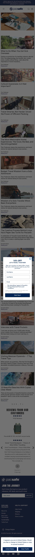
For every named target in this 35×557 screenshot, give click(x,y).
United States (10, 549)
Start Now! (17, 295)
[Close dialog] (30, 259)
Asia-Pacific (25, 549)
